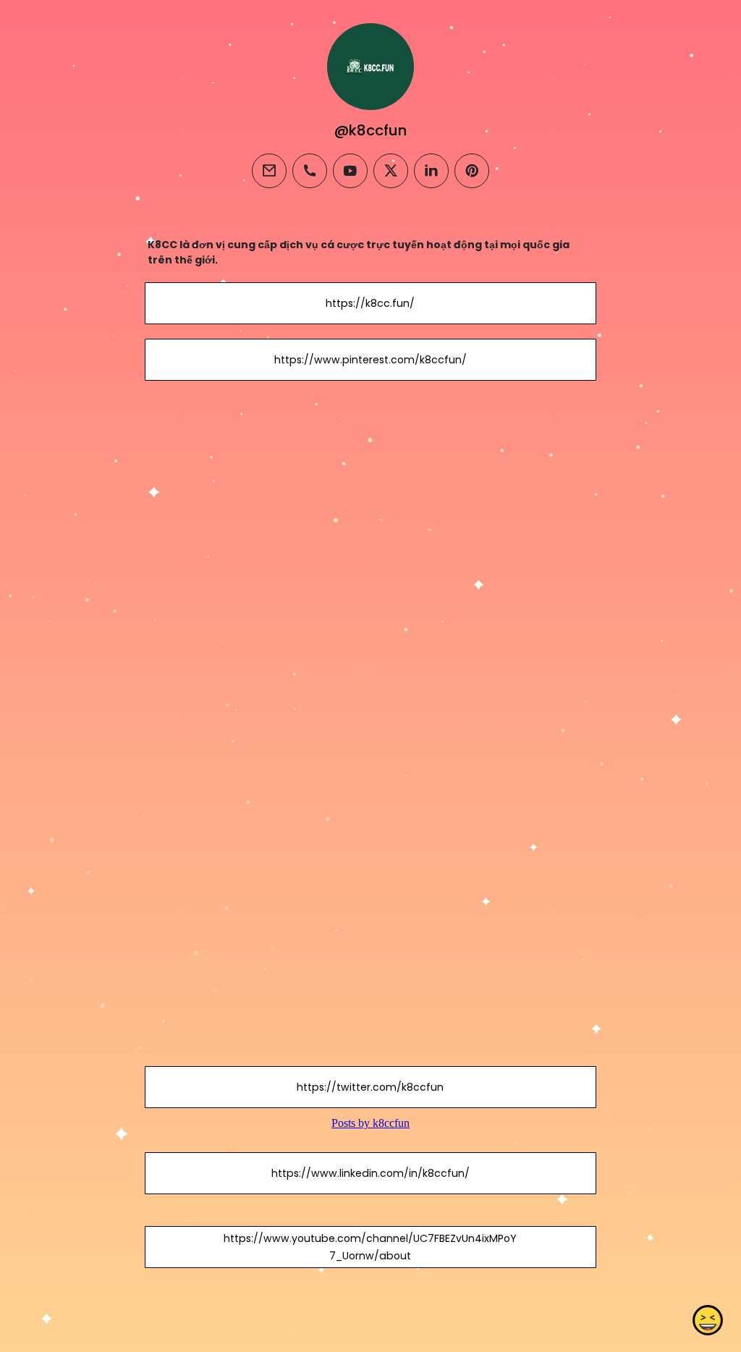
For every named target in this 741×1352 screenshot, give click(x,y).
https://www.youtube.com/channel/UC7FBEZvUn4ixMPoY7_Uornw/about (370, 1247)
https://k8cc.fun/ (370, 303)
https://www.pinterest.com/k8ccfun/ (370, 359)
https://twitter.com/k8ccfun (370, 1087)
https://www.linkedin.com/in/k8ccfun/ (370, 1173)
